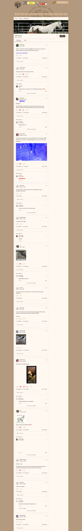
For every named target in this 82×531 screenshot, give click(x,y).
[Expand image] (21, 255)
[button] (54, 2)
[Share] (46, 44)
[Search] (57, 36)
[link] (18, 40)
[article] (31, 54)
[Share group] (66, 36)
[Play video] (31, 152)
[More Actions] (46, 86)
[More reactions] (20, 55)
